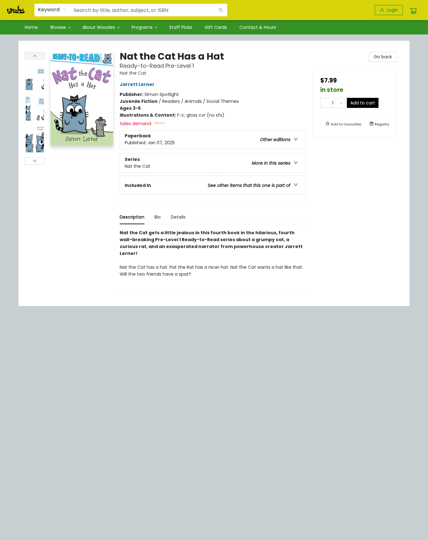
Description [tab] (132, 217)
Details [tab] (178, 217)
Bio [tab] (157, 217)
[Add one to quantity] (341, 102)
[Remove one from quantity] (324, 102)
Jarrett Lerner (137, 84)
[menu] (214, 27)
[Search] (221, 10)
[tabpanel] (213, 260)
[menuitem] (31, 27)
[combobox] (52, 10)
